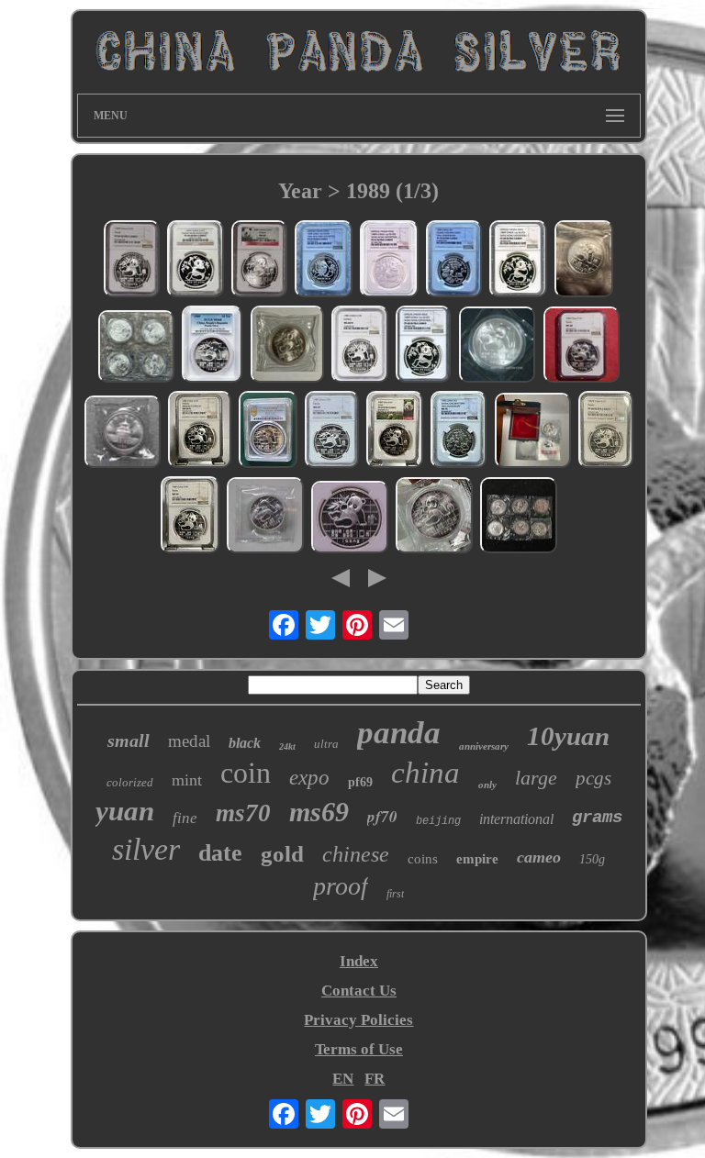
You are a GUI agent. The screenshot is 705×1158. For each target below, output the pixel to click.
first (395, 893)
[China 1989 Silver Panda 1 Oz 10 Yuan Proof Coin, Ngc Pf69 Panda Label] (394, 431)
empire (477, 859)
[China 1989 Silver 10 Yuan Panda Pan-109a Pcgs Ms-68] (212, 346)
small (128, 740)
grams (597, 817)
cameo (539, 857)
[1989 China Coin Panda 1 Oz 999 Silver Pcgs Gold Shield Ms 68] (268, 431)
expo (309, 777)
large (536, 777)
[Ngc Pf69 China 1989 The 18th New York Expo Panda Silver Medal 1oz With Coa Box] (323, 261)
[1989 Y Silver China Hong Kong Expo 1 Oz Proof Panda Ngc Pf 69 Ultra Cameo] (195, 261)
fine (185, 818)
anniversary (484, 746)
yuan (124, 811)
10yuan (568, 736)
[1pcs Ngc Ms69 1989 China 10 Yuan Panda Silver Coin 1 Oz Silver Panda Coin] (349, 519)
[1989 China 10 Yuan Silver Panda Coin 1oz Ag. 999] (287, 346)
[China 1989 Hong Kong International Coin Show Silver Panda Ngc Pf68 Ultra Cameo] (518, 261)
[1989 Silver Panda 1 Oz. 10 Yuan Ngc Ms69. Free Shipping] (259, 261)
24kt (287, 746)
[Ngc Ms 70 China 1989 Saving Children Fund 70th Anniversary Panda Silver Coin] (458, 431)
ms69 (319, 811)
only (487, 784)
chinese (355, 854)
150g (592, 859)
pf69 (360, 782)
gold (282, 853)
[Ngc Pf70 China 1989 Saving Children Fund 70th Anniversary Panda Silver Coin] (454, 261)
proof (340, 886)
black (245, 743)
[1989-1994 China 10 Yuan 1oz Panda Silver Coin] (518, 517)
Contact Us (359, 990)
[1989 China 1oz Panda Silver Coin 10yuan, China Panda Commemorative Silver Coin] (434, 517)
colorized (129, 782)
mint (187, 780)
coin (245, 772)
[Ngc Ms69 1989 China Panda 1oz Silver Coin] (332, 431)
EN (342, 1078)
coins (423, 859)
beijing (438, 821)
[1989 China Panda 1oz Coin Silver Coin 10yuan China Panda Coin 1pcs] (265, 517)
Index (359, 961)
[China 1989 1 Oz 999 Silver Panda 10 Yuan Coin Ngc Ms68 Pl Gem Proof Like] (360, 346)
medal (189, 741)
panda (399, 733)
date (220, 853)
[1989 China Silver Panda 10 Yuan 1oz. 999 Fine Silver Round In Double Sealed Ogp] (135, 348)
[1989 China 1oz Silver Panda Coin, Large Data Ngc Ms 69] (190, 517)
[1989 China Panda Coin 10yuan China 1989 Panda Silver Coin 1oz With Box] (122, 434)
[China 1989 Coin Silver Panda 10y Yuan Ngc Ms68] (581, 347)
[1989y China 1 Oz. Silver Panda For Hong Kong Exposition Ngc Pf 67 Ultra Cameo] (389, 261)
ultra (326, 744)
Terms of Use (359, 1049)
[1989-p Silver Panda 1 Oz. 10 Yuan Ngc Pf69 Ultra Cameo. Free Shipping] (132, 261)
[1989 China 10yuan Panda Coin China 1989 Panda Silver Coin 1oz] (496, 347)
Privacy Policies (358, 1020)
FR (374, 1078)
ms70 (243, 813)
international (516, 819)
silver (146, 849)
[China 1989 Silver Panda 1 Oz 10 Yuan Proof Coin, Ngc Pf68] (605, 431)
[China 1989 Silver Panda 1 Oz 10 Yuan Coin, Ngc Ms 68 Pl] (199, 431)
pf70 (382, 817)
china (425, 772)
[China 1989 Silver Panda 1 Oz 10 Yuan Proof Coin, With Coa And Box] (532, 432)
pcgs (593, 778)
